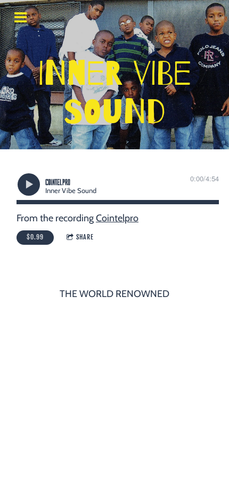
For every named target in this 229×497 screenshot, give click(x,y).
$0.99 (35, 237)
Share (85, 237)
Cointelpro (117, 218)
